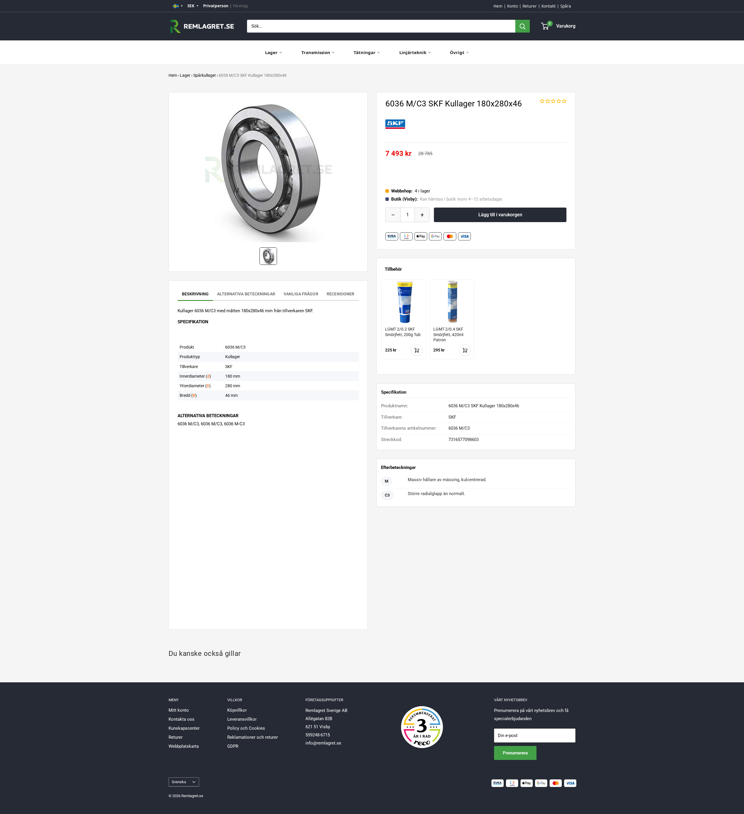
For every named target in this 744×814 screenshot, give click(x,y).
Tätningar (364, 52)
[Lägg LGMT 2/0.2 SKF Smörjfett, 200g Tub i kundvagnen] (416, 350)
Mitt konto (179, 710)
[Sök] (522, 26)
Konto (512, 6)
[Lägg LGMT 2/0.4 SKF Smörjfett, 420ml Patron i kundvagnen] (465, 350)
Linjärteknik (412, 52)
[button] (553, 101)
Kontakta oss (181, 719)
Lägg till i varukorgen (500, 214)
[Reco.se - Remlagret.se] (422, 721)
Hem (497, 6)
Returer (530, 6)
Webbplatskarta (184, 746)
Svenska (179, 782)
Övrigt (457, 52)
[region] (475, 324)
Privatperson (215, 5)
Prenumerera (515, 753)
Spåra (565, 6)
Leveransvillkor (242, 719)
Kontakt (548, 6)
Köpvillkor (237, 710)
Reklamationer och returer (252, 737)
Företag (240, 5)
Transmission (315, 52)
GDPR (232, 746)
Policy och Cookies (246, 728)
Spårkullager (204, 75)
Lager (271, 52)
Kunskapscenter (184, 728)
